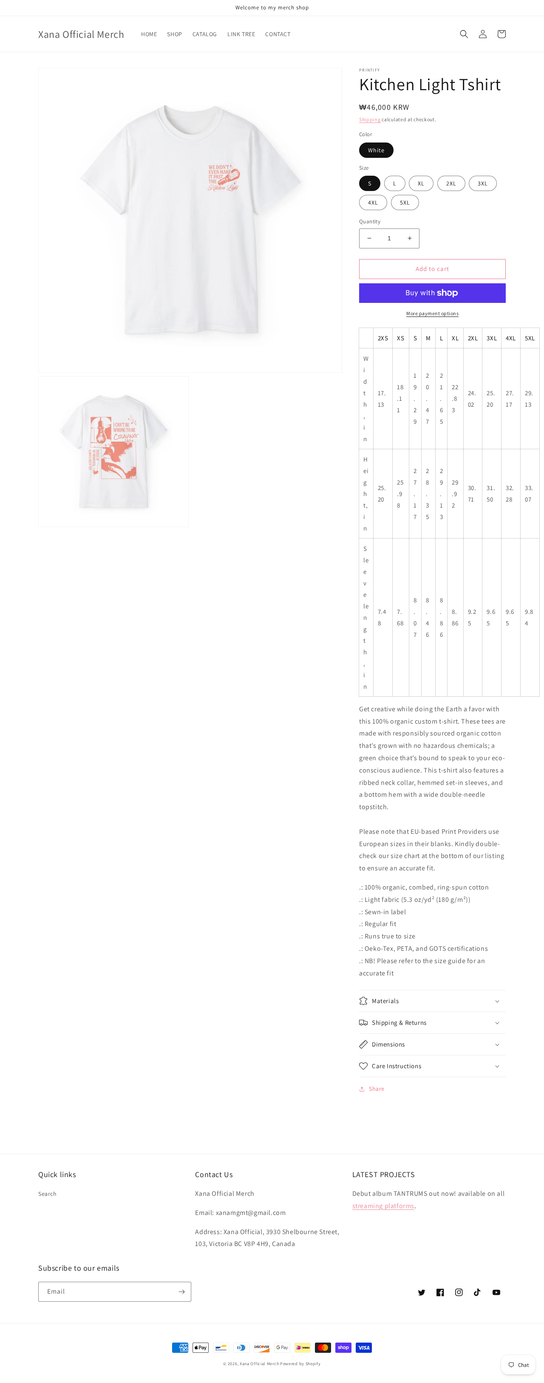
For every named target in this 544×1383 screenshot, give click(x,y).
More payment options (432, 313)
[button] (464, 34)
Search (47, 1194)
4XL (373, 202)
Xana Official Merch (259, 1363)
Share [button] (377, 1088)
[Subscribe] (181, 1292)
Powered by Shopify (300, 1363)
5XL (405, 202)
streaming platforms (383, 1205)
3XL (483, 183)
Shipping (370, 119)
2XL (451, 183)
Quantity (369, 221)
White (376, 150)
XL (421, 183)
